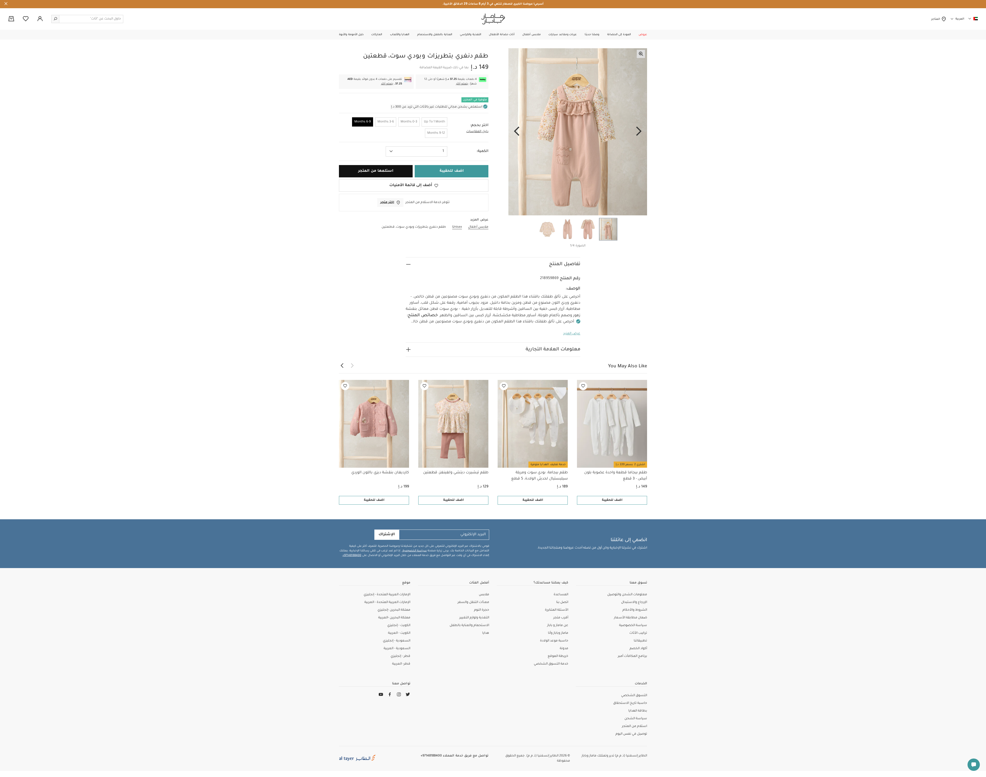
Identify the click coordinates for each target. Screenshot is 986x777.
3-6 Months (385, 122)
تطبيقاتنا (640, 641)
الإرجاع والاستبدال (634, 602)
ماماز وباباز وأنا (558, 633)
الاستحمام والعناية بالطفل (469, 625)
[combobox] (416, 151)
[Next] (516, 131)
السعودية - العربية (397, 648)
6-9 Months (362, 122)
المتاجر (936, 19)
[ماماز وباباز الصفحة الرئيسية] (493, 19)
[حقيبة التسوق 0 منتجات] (11, 19)
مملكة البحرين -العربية (394, 618)
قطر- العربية (401, 664)
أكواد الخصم (638, 648)
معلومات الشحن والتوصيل (627, 595)
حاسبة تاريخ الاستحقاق (630, 703)
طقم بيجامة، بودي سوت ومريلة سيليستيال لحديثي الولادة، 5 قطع (539, 476)
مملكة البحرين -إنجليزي (393, 610)
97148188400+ (352, 555)
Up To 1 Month (434, 122)
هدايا (485, 633)
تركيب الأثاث (638, 633)
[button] (643, 34)
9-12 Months (436, 133)
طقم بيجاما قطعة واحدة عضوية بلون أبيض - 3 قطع (615, 476)
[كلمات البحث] (55, 19)
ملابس (484, 595)
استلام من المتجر (634, 726)
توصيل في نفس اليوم (631, 734)
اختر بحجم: (479, 125)
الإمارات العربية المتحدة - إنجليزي (387, 595)
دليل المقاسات (477, 131)
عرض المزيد (571, 333)
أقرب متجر (560, 618)
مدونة (564, 648)
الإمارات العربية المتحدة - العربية (387, 602)
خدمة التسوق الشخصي (551, 664)
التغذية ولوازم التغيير (474, 618)
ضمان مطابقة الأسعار (630, 618)
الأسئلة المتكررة (556, 610)
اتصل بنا (562, 602)
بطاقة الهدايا (637, 711)
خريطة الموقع (558, 656)
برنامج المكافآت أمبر (632, 656)
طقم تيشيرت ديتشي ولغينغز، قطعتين (455, 473)
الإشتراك (386, 535)
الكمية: (482, 151)
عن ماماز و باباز (557, 625)
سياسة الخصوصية (414, 550)
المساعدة (561, 595)
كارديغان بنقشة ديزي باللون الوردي (380, 473)
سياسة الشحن (635, 719)
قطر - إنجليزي (400, 656)
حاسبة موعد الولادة (554, 641)
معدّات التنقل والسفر (473, 602)
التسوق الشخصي (634, 695)
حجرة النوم (481, 610)
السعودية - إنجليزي (396, 641)
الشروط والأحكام (634, 610)
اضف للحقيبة (612, 500)
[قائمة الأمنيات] (583, 386)
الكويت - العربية (399, 633)
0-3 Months (409, 122)
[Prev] (639, 131)
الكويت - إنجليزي (398, 625)
